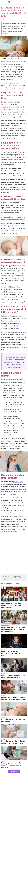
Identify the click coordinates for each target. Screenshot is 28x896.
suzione (11, 138)
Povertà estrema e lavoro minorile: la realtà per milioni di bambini (12, 653)
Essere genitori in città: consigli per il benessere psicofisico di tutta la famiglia (13, 629)
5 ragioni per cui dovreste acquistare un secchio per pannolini (11, 765)
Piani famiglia (5, 625)
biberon (16, 328)
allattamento (6, 104)
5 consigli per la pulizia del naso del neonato (13, 720)
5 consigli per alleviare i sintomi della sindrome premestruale (13, 742)
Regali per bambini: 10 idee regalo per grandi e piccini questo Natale (11, 606)
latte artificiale (5, 157)
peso (10, 187)
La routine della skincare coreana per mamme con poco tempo (13, 676)
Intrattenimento (6, 601)
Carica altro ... (14, 771)
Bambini (3, 649)
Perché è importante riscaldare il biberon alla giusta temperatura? (13, 698)
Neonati (3, 673)
